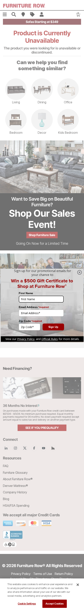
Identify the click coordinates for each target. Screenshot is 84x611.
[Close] (77, 584)
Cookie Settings (27, 603)
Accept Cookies (55, 603)
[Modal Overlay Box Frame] (42, 305)
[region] (42, 594)
